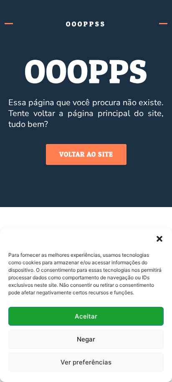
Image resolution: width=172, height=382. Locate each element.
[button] (159, 239)
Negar (86, 339)
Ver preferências (86, 362)
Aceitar (86, 316)
